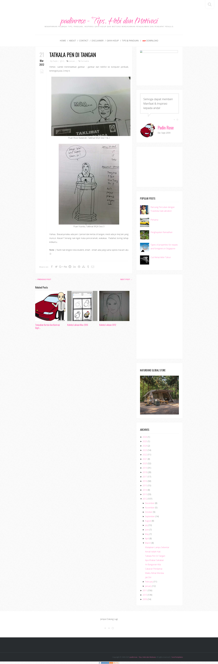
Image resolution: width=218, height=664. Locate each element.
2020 (145, 463)
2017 (145, 476)
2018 (145, 472)
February (149, 581)
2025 (145, 441)
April (147, 538)
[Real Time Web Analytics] (114, 663)
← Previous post (43, 279)
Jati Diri (148, 577)
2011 (145, 590)
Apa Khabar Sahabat (154, 560)
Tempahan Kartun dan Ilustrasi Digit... (47, 326)
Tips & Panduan (130, 40)
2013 (145, 494)
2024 (145, 445)
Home (63, 40)
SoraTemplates (177, 657)
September (150, 516)
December (149, 503)
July (146, 525)
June (147, 529)
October (148, 512)
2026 (145, 437)
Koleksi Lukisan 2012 (107, 324)
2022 (145, 454)
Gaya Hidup (113, 40)
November (150, 507)
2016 (145, 481)
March (148, 543)
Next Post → (126, 279)
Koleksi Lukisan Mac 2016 (77, 324)
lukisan (72, 61)
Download (152, 40)
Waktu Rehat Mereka (154, 573)
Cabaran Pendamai (153, 568)
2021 (145, 459)
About (72, 40)
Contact (83, 40)
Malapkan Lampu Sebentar (157, 547)
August (148, 520)
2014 (145, 490)
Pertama (154, 219)
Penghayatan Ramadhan (161, 232)
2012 (145, 498)
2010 (145, 594)
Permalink (84, 61)
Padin (55, 61)
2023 (145, 450)
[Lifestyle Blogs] (104, 663)
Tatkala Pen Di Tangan (72, 55)
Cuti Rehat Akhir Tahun (161, 257)
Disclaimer (97, 40)
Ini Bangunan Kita (153, 564)
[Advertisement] (109, 5)
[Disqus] (83, 370)
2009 (145, 599)
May (147, 534)
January (148, 586)
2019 (145, 467)
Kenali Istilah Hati (152, 551)
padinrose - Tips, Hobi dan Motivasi (109, 22)
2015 (145, 485)
